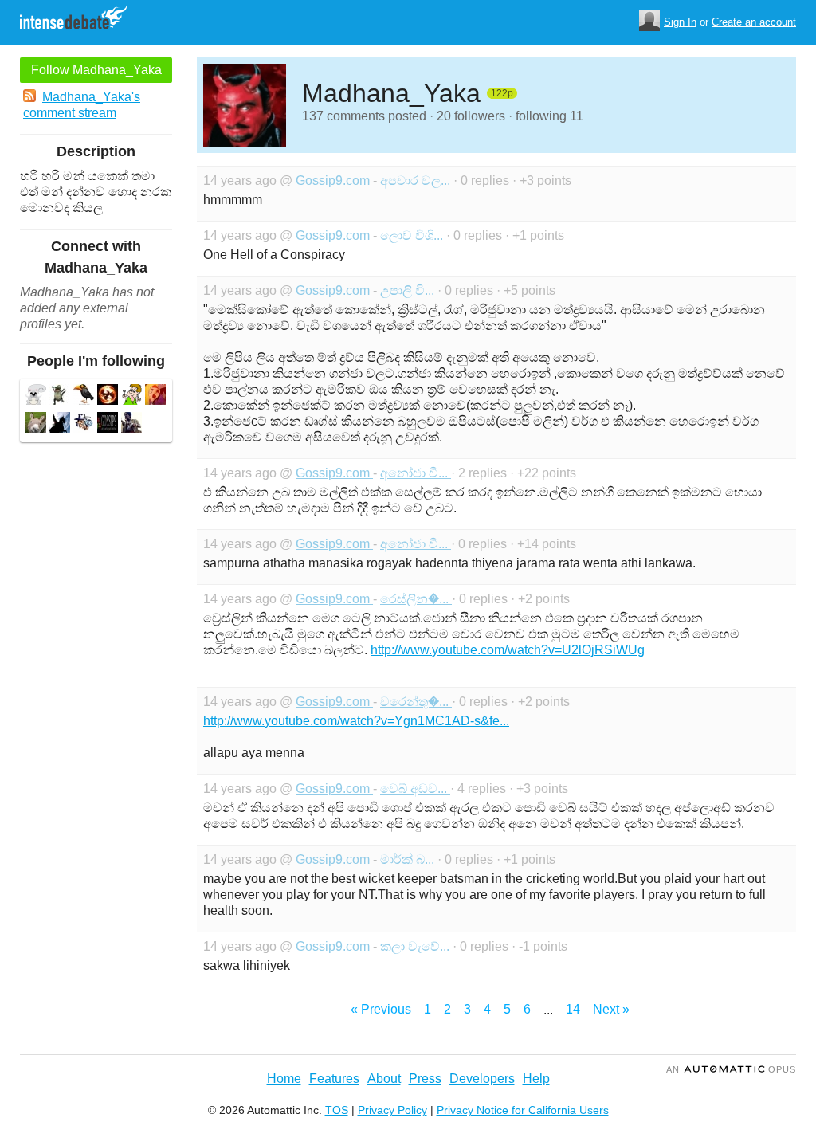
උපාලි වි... (408, 290)
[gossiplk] (107, 424)
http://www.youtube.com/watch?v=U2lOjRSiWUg (508, 650)
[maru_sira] (131, 424)
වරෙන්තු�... (416, 701)
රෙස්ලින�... (416, 599)
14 (573, 1009)
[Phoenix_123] (107, 396)
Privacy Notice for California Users (523, 1110)
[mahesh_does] (155, 396)
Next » (611, 1009)
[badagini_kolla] (131, 396)
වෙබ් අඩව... (415, 788)
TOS (336, 1110)
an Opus (731, 1069)
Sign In (680, 22)
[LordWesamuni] (59, 424)
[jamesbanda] (83, 424)
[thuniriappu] (36, 396)
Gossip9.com (334, 180)
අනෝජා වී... (415, 473)
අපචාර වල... (416, 180)
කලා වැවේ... (416, 946)
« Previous (381, 1009)
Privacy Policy (392, 1110)
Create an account (754, 22)
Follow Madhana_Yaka (96, 70)
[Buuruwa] (36, 424)
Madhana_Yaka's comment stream (81, 105)
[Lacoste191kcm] (59, 396)
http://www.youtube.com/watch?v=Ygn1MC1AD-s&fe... (356, 721)
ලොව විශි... (413, 235)
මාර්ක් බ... (408, 859)
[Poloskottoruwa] (83, 396)
